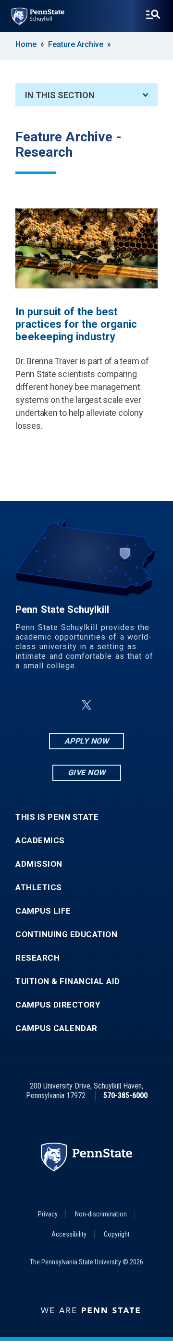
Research (37, 958)
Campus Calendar (56, 1028)
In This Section (60, 95)
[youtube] (109, 705)
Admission (38, 864)
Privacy (48, 1214)
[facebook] (38, 705)
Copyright (117, 1234)
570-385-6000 (125, 1095)
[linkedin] (63, 705)
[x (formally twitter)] (86, 705)
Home (26, 44)
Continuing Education (66, 934)
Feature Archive (75, 44)
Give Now (87, 772)
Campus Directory (57, 1004)
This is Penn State (57, 817)
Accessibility (68, 1234)
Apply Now (86, 740)
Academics (40, 840)
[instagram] (134, 705)
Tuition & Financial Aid (67, 981)
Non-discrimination (101, 1214)
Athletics (38, 887)
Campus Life (43, 911)
